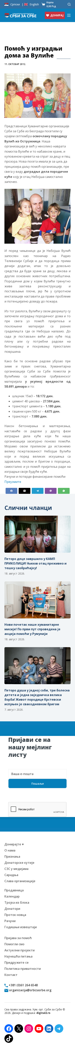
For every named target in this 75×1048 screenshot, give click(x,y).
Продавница (14, 890)
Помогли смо (14, 944)
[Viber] (51, 491)
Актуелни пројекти (19, 950)
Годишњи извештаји (20, 927)
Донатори (12, 909)
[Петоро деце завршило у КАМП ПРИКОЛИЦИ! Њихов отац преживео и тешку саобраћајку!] (37, 534)
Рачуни (10, 921)
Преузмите (12, 482)
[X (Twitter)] (24, 491)
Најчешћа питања (18, 956)
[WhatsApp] (64, 491)
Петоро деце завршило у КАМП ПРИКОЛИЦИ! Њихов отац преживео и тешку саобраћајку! (35, 563)
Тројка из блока (16, 902)
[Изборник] (69, 15)
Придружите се (16, 962)
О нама (9, 850)
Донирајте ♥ (14, 844)
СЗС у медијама (16, 869)
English (34, 4)
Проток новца (15, 915)
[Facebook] (11, 491)
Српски (15, 4)
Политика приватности (22, 969)
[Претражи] (69, 4)
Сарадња (11, 875)
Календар (12, 896)
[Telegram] (37, 491)
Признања (12, 856)
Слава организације (19, 881)
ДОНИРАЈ (56, 15)
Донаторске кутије (19, 863)
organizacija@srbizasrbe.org (29, 990)
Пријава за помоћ (18, 938)
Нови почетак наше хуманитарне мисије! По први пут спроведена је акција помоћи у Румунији (32, 629)
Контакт (11, 975)
